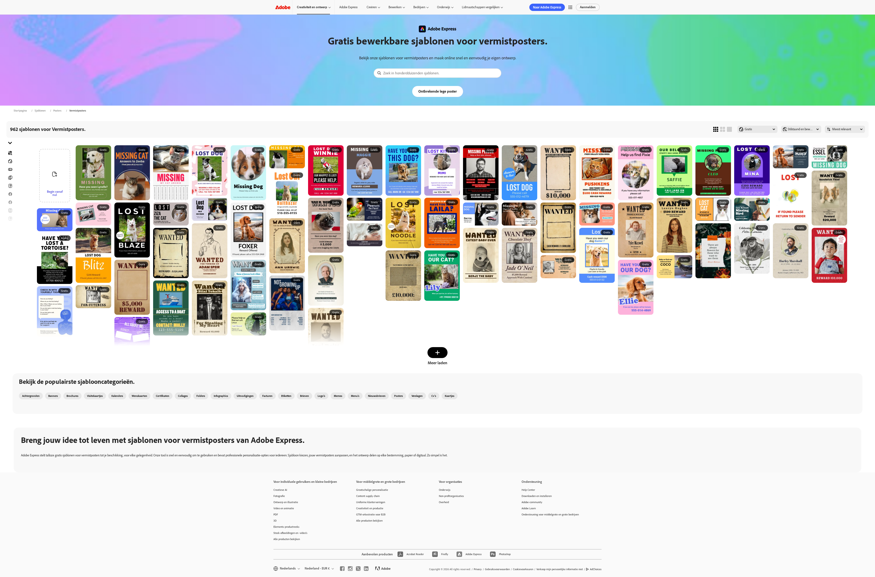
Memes (338, 396)
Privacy (478, 569)
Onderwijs (443, 7)
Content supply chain (368, 496)
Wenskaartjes (10, 218)
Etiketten (286, 396)
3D (275, 520)
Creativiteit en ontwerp (312, 7)
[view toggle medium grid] (722, 129)
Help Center (528, 489)
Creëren (372, 7)
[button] (570, 7)
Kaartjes (10, 186)
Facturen (267, 396)
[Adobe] (282, 7)
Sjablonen (40, 110)
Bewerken (395, 7)
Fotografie (279, 496)
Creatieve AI (280, 489)
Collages (183, 396)
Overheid (444, 502)
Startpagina (20, 110)
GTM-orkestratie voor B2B (371, 514)
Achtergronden (31, 396)
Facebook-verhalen (10, 202)
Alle (10, 161)
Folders (10, 210)
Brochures (10, 177)
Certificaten (162, 396)
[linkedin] (366, 568)
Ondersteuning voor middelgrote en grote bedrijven (550, 514)
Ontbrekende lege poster (437, 91)
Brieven (304, 396)
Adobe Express (348, 7)
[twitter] (358, 568)
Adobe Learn (529, 508)
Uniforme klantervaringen (370, 502)
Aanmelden (588, 7)
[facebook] (342, 568)
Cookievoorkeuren (523, 569)
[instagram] (350, 568)
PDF (275, 514)
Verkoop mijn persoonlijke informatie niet (559, 569)
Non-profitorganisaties (451, 496)
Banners (10, 169)
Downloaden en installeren (537, 496)
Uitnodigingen (10, 235)
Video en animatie (283, 508)
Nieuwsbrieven (377, 396)
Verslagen (417, 396)
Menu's (355, 396)
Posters (57, 110)
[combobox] (437, 73)
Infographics (221, 396)
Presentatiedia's (10, 260)
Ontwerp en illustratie (285, 502)
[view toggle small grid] (715, 129)
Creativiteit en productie (369, 508)
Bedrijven (419, 7)
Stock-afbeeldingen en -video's (290, 533)
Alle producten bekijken (286, 539)
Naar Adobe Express (547, 7)
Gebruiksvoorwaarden (497, 569)
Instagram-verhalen (10, 227)
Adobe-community (532, 502)
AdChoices (596, 569)
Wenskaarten (139, 396)
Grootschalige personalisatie (372, 489)
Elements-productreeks (286, 526)
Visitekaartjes (95, 396)
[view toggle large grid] (729, 129)
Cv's (10, 268)
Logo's (10, 243)
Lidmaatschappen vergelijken (480, 7)
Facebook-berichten (10, 194)
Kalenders (117, 396)
